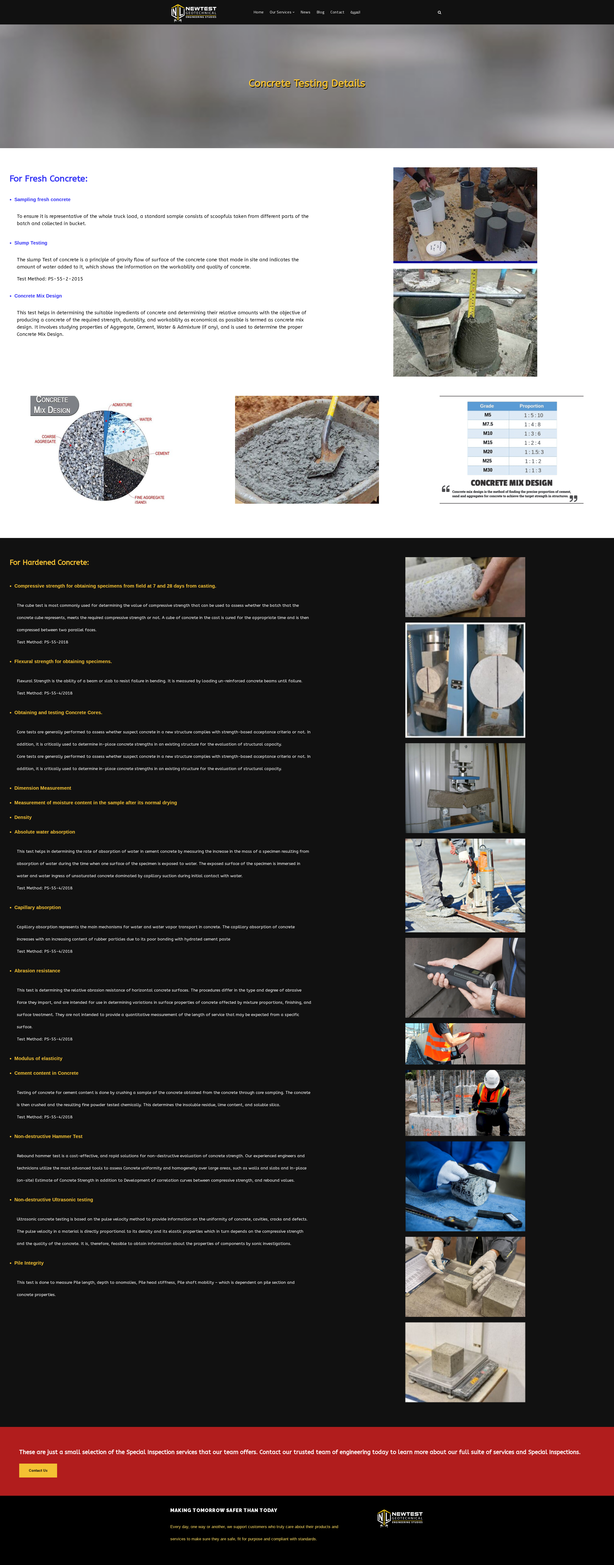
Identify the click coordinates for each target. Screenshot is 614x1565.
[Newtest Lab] (194, 12)
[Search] (439, 12)
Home (259, 12)
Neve (175, 1556)
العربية (355, 12)
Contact (337, 12)
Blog (321, 12)
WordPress (215, 1556)
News (305, 12)
